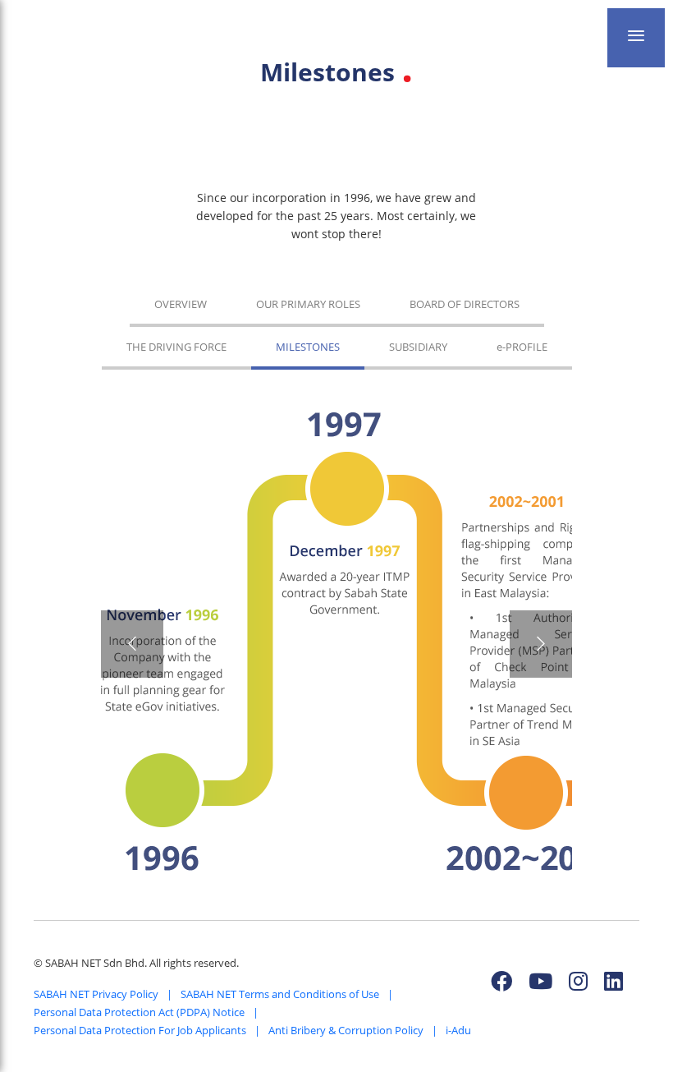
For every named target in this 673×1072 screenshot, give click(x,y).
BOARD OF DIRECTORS (465, 304)
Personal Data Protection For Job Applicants (140, 1030)
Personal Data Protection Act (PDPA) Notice (139, 1012)
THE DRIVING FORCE (176, 346)
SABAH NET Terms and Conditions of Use (280, 994)
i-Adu (458, 1030)
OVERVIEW (180, 304)
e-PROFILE (522, 346)
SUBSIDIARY (418, 346)
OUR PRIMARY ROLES (308, 304)
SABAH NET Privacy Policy (96, 994)
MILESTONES (308, 346)
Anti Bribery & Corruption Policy (345, 1030)
